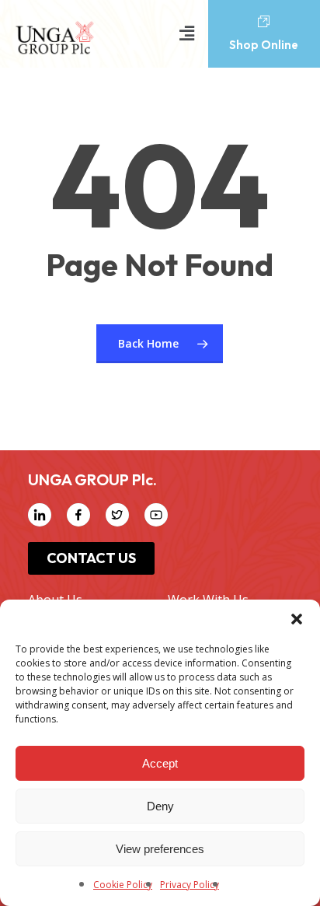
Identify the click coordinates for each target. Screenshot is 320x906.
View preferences (160, 848)
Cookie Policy (122, 884)
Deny (160, 806)
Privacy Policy (189, 884)
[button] (296, 619)
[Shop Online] (264, 22)
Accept (160, 763)
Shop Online (263, 44)
